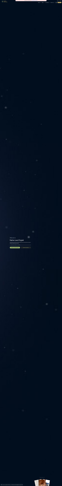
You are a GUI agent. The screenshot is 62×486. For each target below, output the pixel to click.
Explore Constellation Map (15, 247)
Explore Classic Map (26, 247)
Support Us (59, 2)
